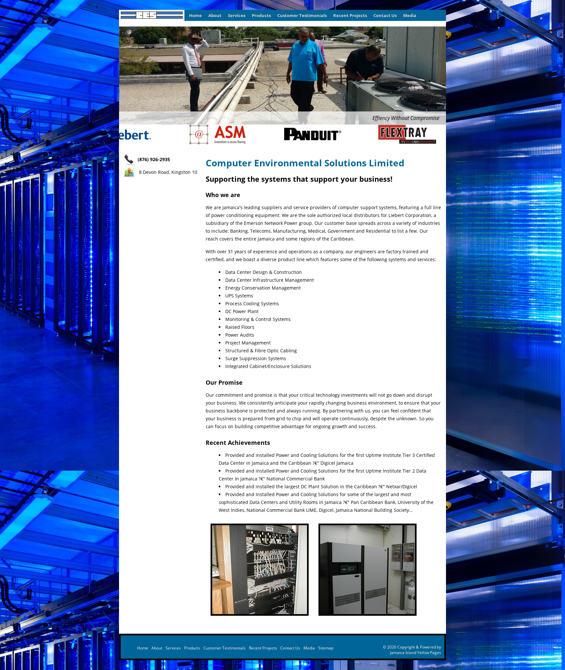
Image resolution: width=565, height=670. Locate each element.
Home (195, 15)
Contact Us (385, 15)
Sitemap (325, 648)
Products (261, 15)
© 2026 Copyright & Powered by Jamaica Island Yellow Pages (412, 649)
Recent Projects (350, 15)
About (214, 15)
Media (409, 15)
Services (236, 15)
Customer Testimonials (302, 15)
